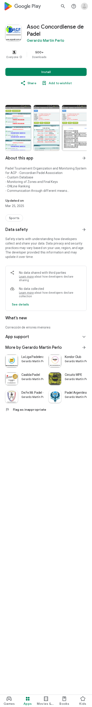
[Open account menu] (84, 6)
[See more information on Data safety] (84, 229)
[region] (46, 54)
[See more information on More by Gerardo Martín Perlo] (84, 347)
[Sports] (14, 218)
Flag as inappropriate (25, 410)
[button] (20, 57)
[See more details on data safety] (20, 304)
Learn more (26, 276)
